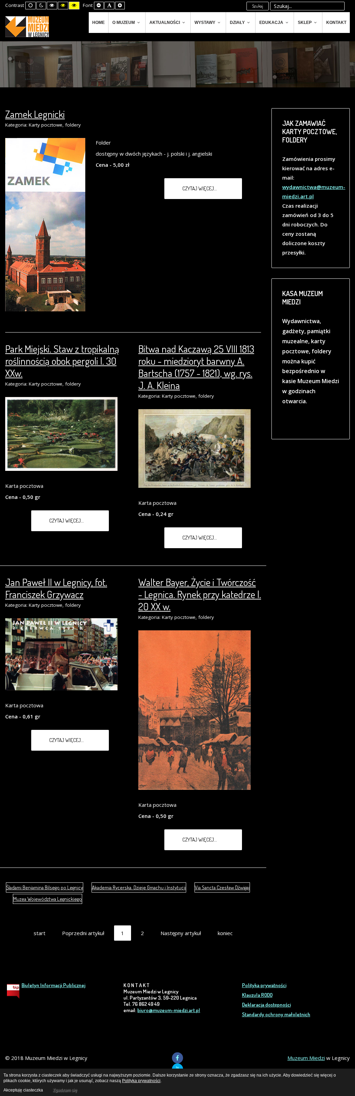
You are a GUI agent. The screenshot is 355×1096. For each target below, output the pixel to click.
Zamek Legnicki (35, 113)
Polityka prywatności (264, 985)
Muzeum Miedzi (306, 1057)
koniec (225, 933)
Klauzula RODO (257, 995)
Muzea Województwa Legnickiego (47, 899)
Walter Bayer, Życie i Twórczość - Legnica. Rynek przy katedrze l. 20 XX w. (199, 594)
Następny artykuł (181, 933)
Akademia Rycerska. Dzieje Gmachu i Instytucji (139, 887)
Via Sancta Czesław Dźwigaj (222, 887)
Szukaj (257, 6)
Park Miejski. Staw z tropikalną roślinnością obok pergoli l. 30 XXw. (62, 360)
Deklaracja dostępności (266, 1004)
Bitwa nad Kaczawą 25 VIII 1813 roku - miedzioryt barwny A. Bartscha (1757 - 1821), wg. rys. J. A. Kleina (196, 366)
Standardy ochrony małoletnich (276, 1014)
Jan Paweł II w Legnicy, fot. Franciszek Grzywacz (56, 588)
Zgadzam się (65, 1090)
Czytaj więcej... (200, 188)
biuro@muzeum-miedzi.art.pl (168, 1010)
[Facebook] (177, 1057)
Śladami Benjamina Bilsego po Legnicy (44, 887)
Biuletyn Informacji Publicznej (53, 985)
